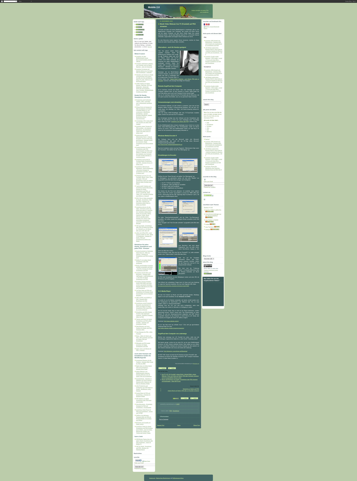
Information (207, 117)
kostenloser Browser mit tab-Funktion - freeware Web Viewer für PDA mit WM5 (144, 362)
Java (208, 128)
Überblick (206, 207)
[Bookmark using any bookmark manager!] (213, 28)
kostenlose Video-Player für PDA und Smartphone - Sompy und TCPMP (144, 411)
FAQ (211, 207)
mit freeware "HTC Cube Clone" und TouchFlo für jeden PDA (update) (144, 122)
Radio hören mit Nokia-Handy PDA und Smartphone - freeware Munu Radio (144, 367)
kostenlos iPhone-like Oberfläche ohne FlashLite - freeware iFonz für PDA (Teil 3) (213, 168)
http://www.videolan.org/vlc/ (171, 321)
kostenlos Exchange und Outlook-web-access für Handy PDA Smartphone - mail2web (144, 71)
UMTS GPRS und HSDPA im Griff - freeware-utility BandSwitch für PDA (144, 299)
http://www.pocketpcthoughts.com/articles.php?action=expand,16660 (173, 286)
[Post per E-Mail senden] (160, 407)
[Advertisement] (213, 243)
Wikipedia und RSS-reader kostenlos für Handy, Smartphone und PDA (143, 345)
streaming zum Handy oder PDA (180, 121)
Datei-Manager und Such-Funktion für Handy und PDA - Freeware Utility (144, 328)
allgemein (209, 131)
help (208, 129)
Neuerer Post (160, 425)
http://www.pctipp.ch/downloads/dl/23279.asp (170, 144)
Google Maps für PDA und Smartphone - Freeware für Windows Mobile (143, 395)
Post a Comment (163, 419)
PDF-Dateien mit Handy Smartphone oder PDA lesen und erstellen (143, 400)
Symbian (209, 126)
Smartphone (176, 411)
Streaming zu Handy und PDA (191, 389)
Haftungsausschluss (178, 478)
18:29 (177, 404)
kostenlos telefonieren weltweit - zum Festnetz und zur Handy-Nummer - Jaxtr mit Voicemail (144, 65)
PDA (170, 411)
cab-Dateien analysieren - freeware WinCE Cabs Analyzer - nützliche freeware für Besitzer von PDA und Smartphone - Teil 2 (213, 51)
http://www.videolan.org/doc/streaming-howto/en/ (171, 328)
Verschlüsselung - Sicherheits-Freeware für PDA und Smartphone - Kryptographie (144, 406)
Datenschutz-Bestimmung (163, 478)
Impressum (152, 478)
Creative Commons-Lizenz (211, 270)
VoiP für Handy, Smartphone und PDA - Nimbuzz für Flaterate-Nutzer (143, 448)
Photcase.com (196, 363)
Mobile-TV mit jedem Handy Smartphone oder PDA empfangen (143, 261)
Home (178, 425)
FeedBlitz (143, 468)
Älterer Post (196, 425)
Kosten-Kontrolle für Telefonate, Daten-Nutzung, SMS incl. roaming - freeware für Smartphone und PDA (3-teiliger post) (144, 254)
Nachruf (150, 47)
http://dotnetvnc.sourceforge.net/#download (175, 351)
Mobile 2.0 (154, 7)
